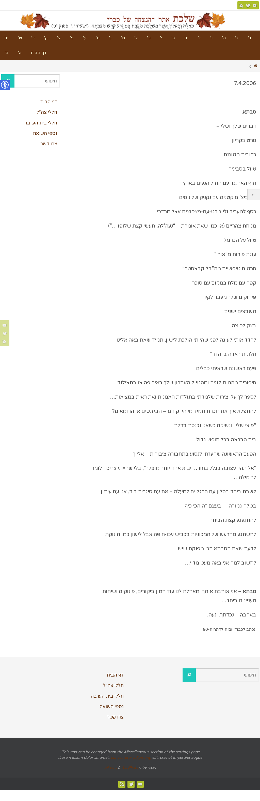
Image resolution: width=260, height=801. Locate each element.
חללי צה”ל (47, 112)
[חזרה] (253, 194)
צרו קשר (48, 144)
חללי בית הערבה (40, 123)
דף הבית (48, 102)
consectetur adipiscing (131, 757)
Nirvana (111, 768)
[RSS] (241, 5)
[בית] (256, 65)
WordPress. (121, 768)
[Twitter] (248, 5)
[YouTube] (255, 5)
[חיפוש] (189, 675)
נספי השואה (45, 133)
